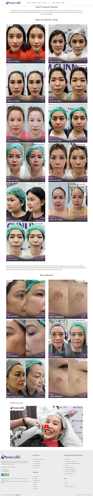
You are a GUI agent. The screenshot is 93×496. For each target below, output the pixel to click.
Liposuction (67, 459)
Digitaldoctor (18, 494)
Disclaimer (84, 494)
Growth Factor (37, 476)
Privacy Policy (89, 494)
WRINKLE (36, 486)
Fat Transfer (36, 467)
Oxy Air (66, 484)
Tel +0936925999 (5, 471)
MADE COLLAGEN (37, 480)
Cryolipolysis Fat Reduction (70, 461)
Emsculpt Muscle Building (70, 469)
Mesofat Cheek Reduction (39, 459)
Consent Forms (78, 494)
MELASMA (36, 482)
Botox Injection (37, 461)
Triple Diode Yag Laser (69, 486)
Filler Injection (37, 463)
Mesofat (67, 465)
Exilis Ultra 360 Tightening (70, 471)
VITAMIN (35, 478)
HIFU (66, 482)
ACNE (35, 484)
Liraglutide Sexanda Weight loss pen (72, 463)
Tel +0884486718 (5, 469)
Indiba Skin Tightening (69, 467)
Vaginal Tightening (69, 473)
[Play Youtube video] (46, 426)
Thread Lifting (37, 465)
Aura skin (36, 488)
